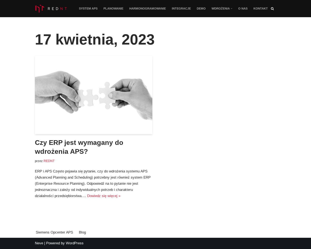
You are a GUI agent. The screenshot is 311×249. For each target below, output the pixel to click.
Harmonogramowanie (147, 8)
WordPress (75, 243)
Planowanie (113, 8)
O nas (243, 8)
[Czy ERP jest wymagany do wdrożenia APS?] (93, 95)
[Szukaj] (272, 8)
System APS (88, 8)
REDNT (49, 161)
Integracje (181, 8)
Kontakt (260, 8)
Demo (201, 8)
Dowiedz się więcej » (103, 196)
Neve (39, 243)
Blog (82, 232)
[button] (231, 8)
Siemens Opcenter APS (54, 232)
